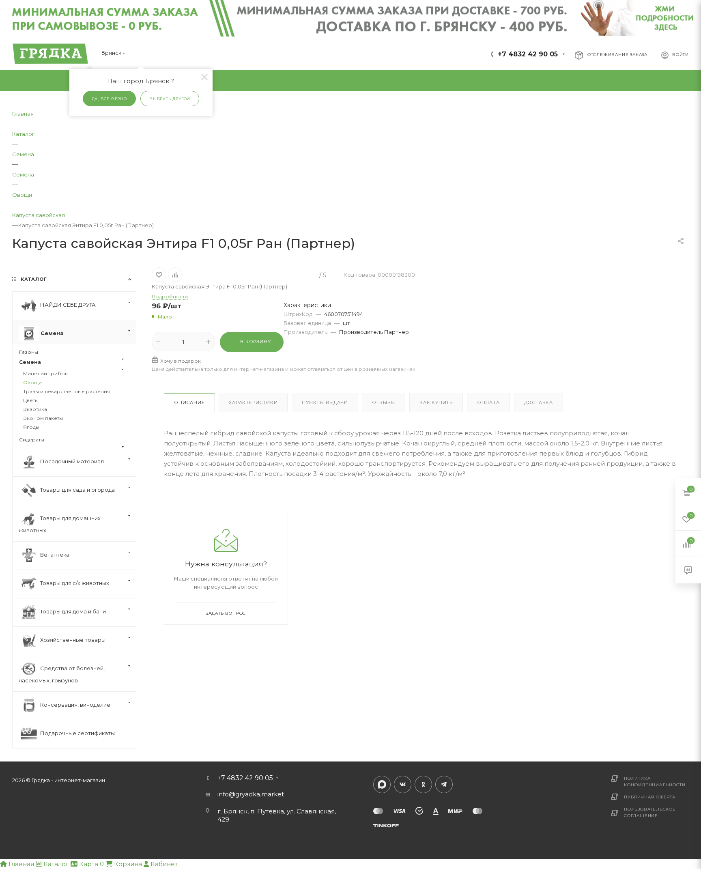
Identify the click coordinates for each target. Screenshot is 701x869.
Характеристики (253, 402)
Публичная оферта (649, 797)
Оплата (488, 402)
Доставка (538, 402)
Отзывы (383, 402)
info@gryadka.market (250, 794)
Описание (189, 402)
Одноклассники (423, 784)
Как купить (436, 402)
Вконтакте (402, 784)
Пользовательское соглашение (650, 812)
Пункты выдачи (325, 402)
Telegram (444, 784)
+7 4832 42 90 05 (528, 54)
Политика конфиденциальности (654, 781)
